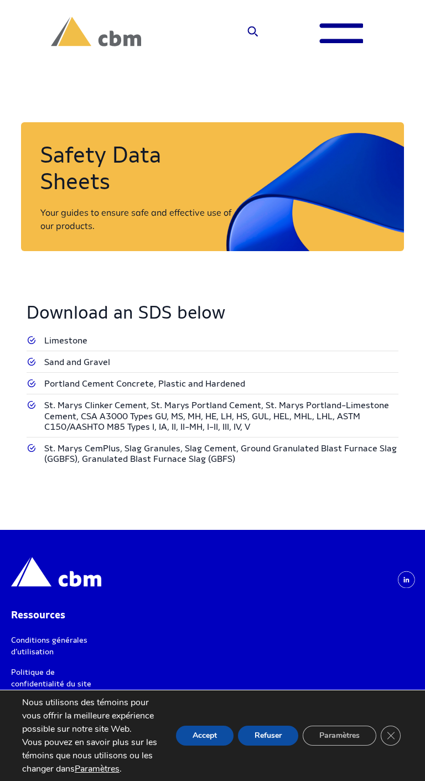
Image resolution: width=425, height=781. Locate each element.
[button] (252, 32)
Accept (205, 735)
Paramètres (97, 769)
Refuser (268, 735)
